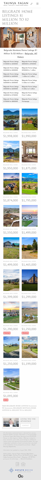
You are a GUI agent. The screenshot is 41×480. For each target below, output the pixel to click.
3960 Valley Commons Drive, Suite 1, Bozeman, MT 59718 (20, 456)
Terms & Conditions (26, 459)
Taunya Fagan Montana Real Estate (22, 454)
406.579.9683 (7, 455)
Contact (25, 425)
